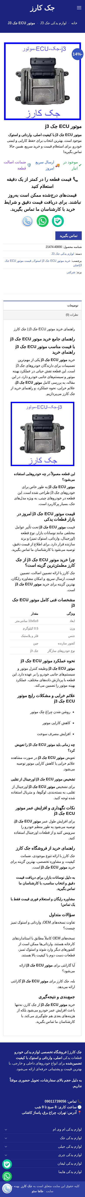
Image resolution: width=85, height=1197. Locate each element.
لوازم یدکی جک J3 (53, 23)
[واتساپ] (7, 1177)
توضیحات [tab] (72, 305)
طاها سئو (37, 1191)
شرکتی (71, 272)
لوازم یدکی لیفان (70, 1163)
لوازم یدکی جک (71, 1138)
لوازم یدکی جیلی (70, 1146)
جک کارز (42, 7)
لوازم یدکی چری (70, 1155)
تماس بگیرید (68, 236)
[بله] (7, 1164)
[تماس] (7, 1189)
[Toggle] (5, 1129)
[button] (79, 7)
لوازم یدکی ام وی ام (67, 1129)
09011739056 (55, 1101)
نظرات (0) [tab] (72, 314)
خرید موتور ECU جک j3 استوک (51, 260)
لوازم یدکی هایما (70, 1172)
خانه (74, 23)
